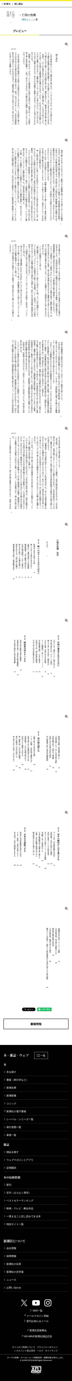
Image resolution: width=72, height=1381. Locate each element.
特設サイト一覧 (15, 1224)
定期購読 (11, 1167)
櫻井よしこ (27, 19)
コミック (11, 1103)
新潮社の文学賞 (15, 1271)
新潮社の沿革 (13, 1264)
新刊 (8, 1184)
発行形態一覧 (13, 1127)
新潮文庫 (11, 1087)
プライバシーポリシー (47, 1347)
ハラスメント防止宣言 (24, 1350)
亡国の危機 (29, 14)
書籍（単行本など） (17, 1079)
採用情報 (11, 1256)
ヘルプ (40, 1350)
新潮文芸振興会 (38, 1330)
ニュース (11, 1279)
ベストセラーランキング (19, 1200)
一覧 (43, 1055)
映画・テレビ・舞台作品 (19, 1208)
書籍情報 (36, 1024)
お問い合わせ (13, 1287)
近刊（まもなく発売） (18, 1192)
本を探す (11, 1072)
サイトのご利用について (23, 1347)
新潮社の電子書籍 (16, 1111)
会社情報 (11, 1248)
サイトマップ (51, 1350)
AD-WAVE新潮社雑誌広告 (38, 1336)
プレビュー (20, 30)
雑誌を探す (12, 1152)
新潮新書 (11, 1095)
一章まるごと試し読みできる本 (23, 1216)
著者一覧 (11, 1135)
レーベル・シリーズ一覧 (19, 1119)
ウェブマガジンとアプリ (19, 1159)
